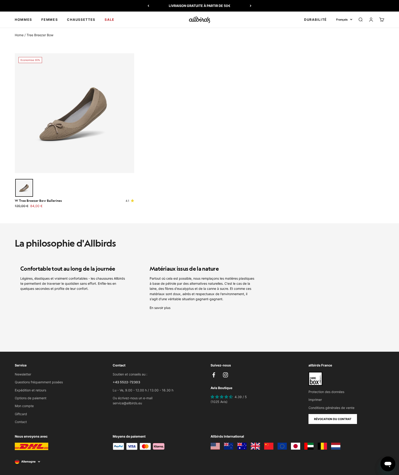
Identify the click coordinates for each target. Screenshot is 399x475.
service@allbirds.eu (127, 403)
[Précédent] (148, 5)
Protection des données (326, 392)
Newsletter (23, 374)
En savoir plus (160, 308)
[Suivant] (250, 5)
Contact (21, 422)
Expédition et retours (30, 390)
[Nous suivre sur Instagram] (225, 375)
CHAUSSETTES (81, 19)
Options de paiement (30, 398)
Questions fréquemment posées (39, 382)
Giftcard (21, 414)
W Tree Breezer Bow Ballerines (38, 200)
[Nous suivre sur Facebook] (214, 375)
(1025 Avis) (219, 402)
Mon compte (24, 406)
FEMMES (49, 19)
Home (19, 35)
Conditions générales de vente (331, 408)
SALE (110, 19)
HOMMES (23, 19)
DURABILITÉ (315, 19)
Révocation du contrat (332, 419)
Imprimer (315, 400)
